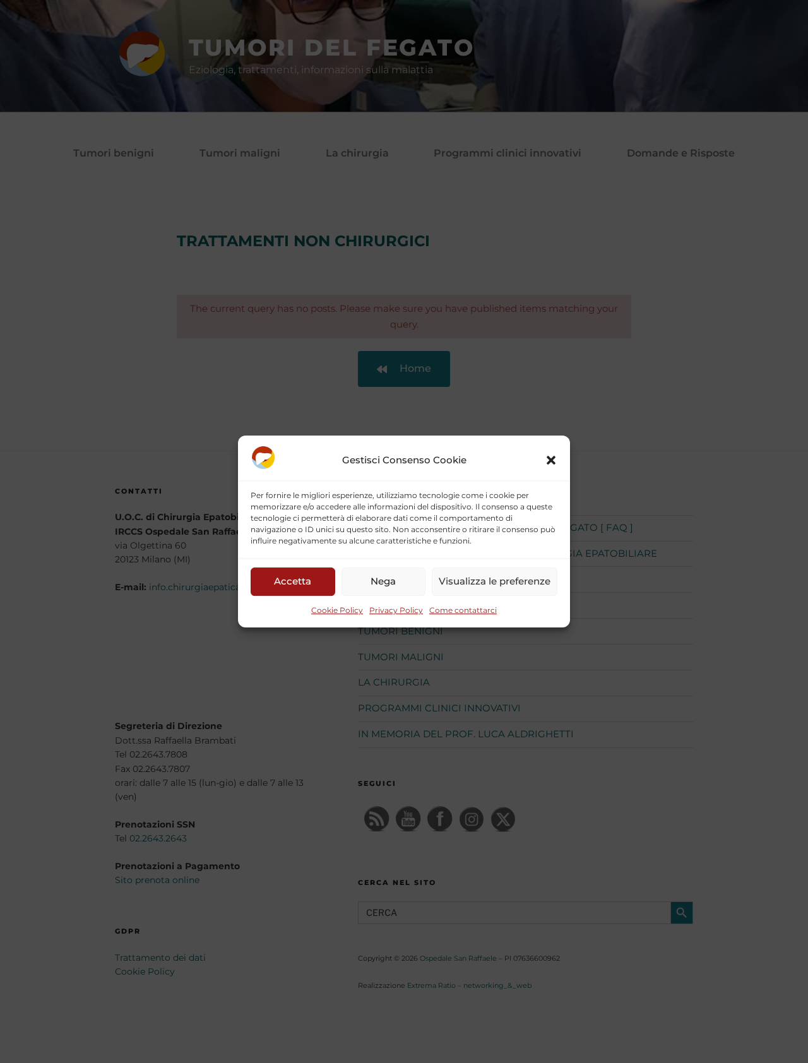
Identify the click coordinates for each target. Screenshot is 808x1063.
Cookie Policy (337, 610)
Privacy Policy (396, 610)
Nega (383, 582)
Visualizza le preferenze (494, 582)
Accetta (292, 582)
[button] (551, 460)
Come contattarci (463, 610)
